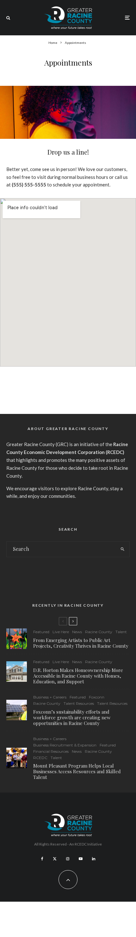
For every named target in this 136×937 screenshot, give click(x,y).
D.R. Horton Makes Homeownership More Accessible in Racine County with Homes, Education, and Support (78, 675)
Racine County (98, 631)
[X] (54, 858)
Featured (41, 631)
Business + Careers (49, 697)
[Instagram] (67, 858)
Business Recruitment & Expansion (64, 745)
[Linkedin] (93, 858)
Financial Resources (51, 751)
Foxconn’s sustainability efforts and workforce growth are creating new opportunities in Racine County (72, 717)
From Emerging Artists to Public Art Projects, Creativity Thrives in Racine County (80, 643)
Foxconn (96, 697)
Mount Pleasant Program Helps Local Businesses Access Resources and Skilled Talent (77, 771)
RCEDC (40, 757)
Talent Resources (79, 703)
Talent (121, 631)
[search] (123, 549)
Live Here (61, 631)
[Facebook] (42, 858)
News (77, 631)
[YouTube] (80, 858)
